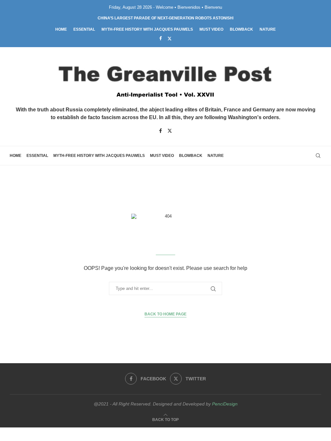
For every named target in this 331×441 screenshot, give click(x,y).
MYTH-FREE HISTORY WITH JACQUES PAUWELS (147, 29)
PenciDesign (225, 403)
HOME (61, 29)
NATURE (268, 29)
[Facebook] (160, 38)
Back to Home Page (165, 314)
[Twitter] (169, 38)
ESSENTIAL (84, 29)
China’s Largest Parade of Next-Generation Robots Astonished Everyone (179, 18)
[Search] (318, 155)
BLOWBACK (241, 29)
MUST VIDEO (211, 29)
